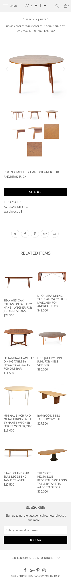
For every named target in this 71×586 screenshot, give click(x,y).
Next (43, 19)
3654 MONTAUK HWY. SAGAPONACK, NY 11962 (35, 576)
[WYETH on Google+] (31, 570)
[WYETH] (35, 6)
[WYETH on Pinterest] (38, 570)
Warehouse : (13, 211)
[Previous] (7, 69)
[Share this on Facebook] (25, 234)
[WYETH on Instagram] (44, 570)
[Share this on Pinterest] (35, 234)
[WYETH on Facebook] (25, 570)
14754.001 (15, 202)
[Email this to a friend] (55, 234)
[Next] (64, 69)
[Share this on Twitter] (15, 234)
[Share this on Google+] (45, 234)
